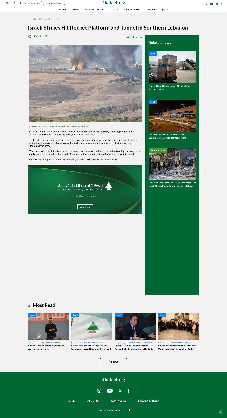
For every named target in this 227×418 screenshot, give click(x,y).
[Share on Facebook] (46, 37)
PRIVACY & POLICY (148, 400)
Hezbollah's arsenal (57, 126)
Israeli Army (83, 126)
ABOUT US (93, 400)
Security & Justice (93, 9)
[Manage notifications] (220, 411)
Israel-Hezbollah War (37, 126)
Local (152, 53)
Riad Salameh (134, 342)
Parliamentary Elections (50, 342)
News (75, 9)
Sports (164, 9)
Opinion (113, 9)
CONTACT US (118, 400)
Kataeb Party (33, 343)
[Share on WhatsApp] (35, 37)
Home (62, 9)
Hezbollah (71, 126)
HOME (71, 400)
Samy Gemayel (120, 343)
